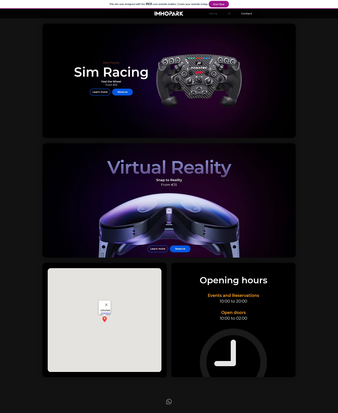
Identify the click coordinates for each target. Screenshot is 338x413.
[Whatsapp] (168, 401)
